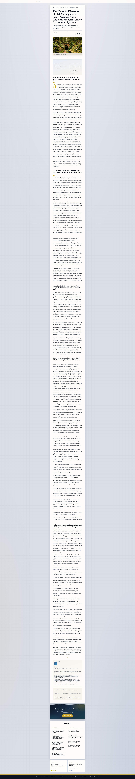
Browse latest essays (67, 715)
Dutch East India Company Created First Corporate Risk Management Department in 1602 (75, 64)
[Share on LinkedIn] (79, 34)
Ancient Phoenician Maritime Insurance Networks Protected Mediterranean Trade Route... (60, 64)
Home (54, 7)
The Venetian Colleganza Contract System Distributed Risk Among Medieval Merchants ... (60, 68)
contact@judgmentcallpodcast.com (72, 684)
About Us (58, 776)
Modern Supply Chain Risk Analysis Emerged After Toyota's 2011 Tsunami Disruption (75, 71)
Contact (57, 684)
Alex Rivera (55, 31)
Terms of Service (73, 776)
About (55, 684)
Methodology (77, 698)
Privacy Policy (61, 684)
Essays (57, 7)
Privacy (73, 698)
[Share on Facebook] (77, 34)
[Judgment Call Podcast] (41, 1)
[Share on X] (98, 1)
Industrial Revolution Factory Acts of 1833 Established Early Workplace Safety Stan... (75, 68)
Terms (65, 684)
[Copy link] (81, 34)
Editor (85, 776)
